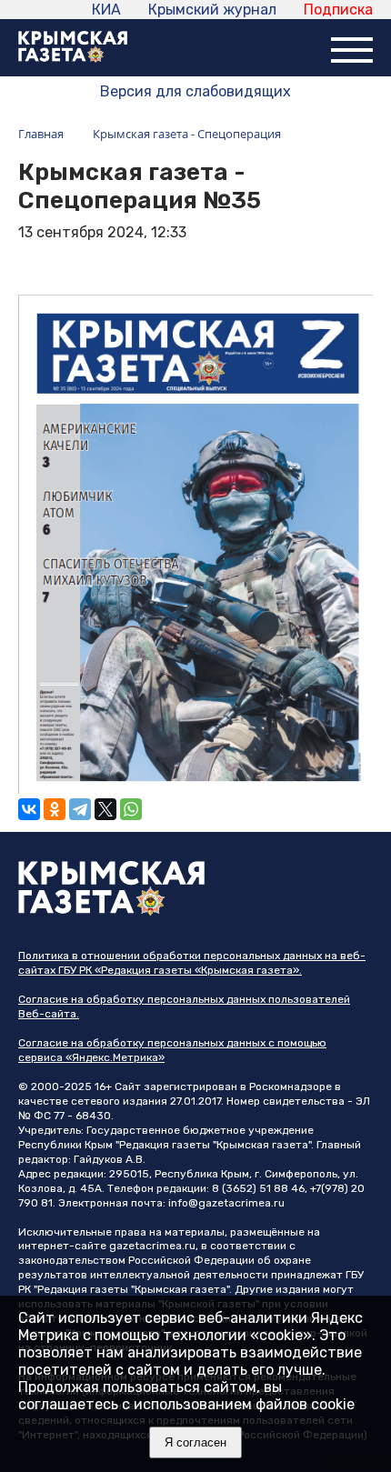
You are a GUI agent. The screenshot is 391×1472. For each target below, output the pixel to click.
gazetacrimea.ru (152, 1245)
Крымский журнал (212, 9)
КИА (106, 9)
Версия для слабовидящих (195, 91)
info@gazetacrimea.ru (226, 1203)
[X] (105, 809)
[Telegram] (80, 809)
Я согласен (195, 1442)
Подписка (338, 9)
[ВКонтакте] (29, 809)
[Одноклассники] (54, 809)
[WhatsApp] (131, 809)
